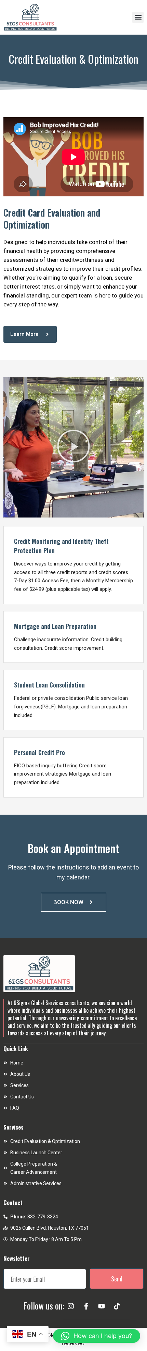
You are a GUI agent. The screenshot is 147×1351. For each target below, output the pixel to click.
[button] (138, 17)
